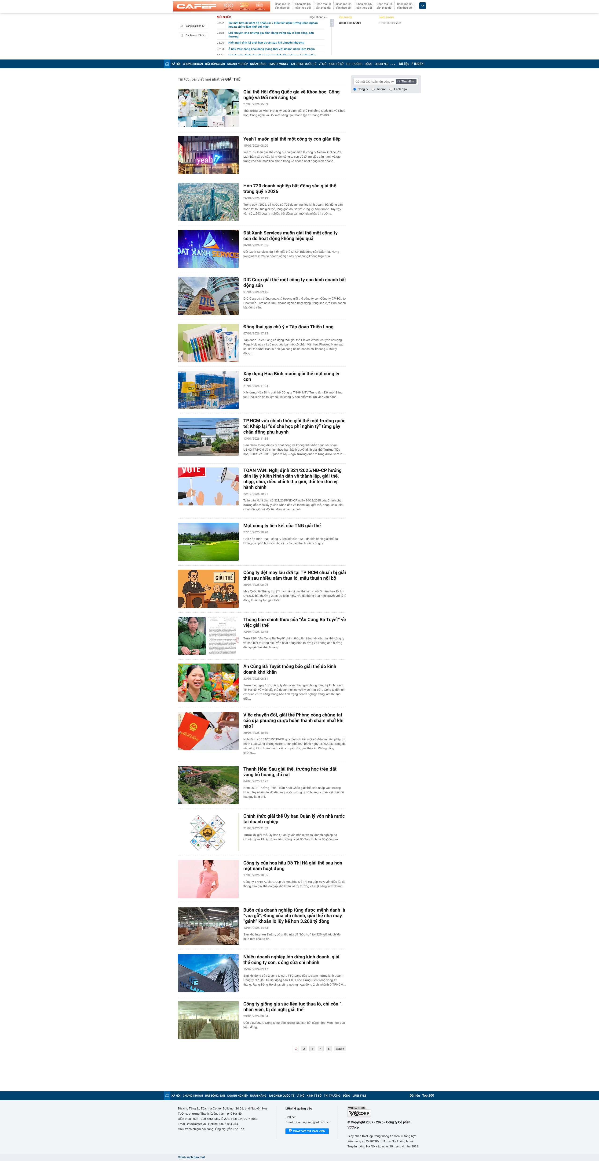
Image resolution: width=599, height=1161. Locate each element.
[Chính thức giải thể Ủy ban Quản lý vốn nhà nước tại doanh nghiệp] (208, 832)
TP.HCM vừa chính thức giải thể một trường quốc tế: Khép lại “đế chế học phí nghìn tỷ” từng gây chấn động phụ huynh (294, 426)
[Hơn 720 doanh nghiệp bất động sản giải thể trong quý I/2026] (208, 202)
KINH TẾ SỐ (336, 64)
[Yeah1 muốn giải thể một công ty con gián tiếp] (208, 155)
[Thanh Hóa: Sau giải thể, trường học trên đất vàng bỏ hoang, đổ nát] (208, 785)
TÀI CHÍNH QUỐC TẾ (303, 64)
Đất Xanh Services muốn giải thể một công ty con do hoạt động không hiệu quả (290, 235)
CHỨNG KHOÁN (193, 64)
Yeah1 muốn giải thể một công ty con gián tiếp (292, 139)
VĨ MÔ (322, 64)
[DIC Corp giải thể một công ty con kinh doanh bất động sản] (208, 296)
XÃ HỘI (176, 64)
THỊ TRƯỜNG (354, 64)
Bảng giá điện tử (195, 25)
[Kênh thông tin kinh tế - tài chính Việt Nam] (221, 6)
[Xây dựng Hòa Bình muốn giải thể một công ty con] (208, 390)
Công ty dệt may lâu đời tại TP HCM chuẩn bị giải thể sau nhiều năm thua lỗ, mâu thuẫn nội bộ (294, 575)
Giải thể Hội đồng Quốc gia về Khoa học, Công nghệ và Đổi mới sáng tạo (291, 94)
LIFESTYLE (381, 64)
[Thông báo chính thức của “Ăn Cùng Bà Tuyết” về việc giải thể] (208, 636)
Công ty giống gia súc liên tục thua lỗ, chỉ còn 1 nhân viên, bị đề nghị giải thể (292, 1006)
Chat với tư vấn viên (309, 1131)
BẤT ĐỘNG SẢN (215, 64)
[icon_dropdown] (422, 5)
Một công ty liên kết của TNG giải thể (282, 525)
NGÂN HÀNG (258, 64)
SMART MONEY (278, 64)
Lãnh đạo (400, 89)
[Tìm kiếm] (406, 81)
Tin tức (381, 89)
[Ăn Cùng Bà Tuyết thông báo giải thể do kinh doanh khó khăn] (208, 683)
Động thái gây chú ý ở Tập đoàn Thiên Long (288, 327)
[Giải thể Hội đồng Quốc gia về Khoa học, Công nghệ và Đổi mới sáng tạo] (208, 108)
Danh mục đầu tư (195, 35)
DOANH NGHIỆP (237, 64)
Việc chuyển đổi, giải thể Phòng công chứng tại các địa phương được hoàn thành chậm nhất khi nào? (293, 720)
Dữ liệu (404, 64)
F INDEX (418, 64)
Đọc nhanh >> (318, 17)
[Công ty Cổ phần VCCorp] (384, 1111)
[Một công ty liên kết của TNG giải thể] (208, 542)
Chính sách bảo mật (191, 1157)
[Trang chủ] (167, 64)
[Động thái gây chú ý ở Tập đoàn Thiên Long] (208, 343)
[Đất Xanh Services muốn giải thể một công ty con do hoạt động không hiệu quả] (208, 249)
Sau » (340, 1048)
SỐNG (368, 64)
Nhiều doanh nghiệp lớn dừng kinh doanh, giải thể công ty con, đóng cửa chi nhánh (291, 959)
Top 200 (428, 1096)
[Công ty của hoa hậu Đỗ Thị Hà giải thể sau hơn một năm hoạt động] (208, 879)
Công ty (363, 89)
